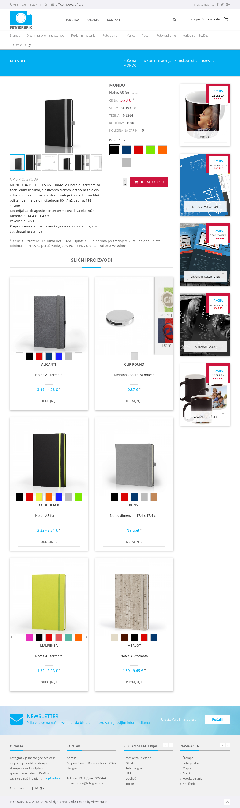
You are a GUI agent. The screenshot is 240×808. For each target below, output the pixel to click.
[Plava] (49, 356)
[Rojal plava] (58, 356)
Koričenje (188, 35)
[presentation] (83, 35)
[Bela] (19, 356)
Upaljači (131, 778)
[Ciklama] (29, 637)
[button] (97, 88)
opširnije (52, 778)
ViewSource (99, 802)
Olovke (130, 763)
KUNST (134, 505)
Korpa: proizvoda (205, 19)
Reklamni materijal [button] (83, 35)
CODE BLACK (49, 505)
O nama (93, 20)
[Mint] (68, 637)
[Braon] (124, 637)
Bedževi (204, 35)
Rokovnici (186, 60)
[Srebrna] (78, 356)
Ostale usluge (22, 45)
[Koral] (58, 637)
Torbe (130, 784)
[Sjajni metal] (134, 356)
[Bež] (114, 637)
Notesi (206, 60)
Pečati (146, 35)
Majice (131, 35)
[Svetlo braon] (154, 497)
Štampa (188, 758)
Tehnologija (134, 768)
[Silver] (68, 356)
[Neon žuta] (39, 497)
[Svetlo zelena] (78, 497)
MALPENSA (49, 645)
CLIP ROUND (134, 364)
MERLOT (134, 645)
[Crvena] (39, 356)
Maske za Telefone (138, 758)
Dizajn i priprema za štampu (46, 35)
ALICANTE (49, 364)
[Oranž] (49, 497)
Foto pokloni (111, 35)
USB (128, 773)
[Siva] (68, 497)
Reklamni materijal (158, 60)
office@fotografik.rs (69, 4)
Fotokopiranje (166, 35)
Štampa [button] (15, 35)
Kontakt (113, 20)
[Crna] (29, 356)
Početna (72, 20)
